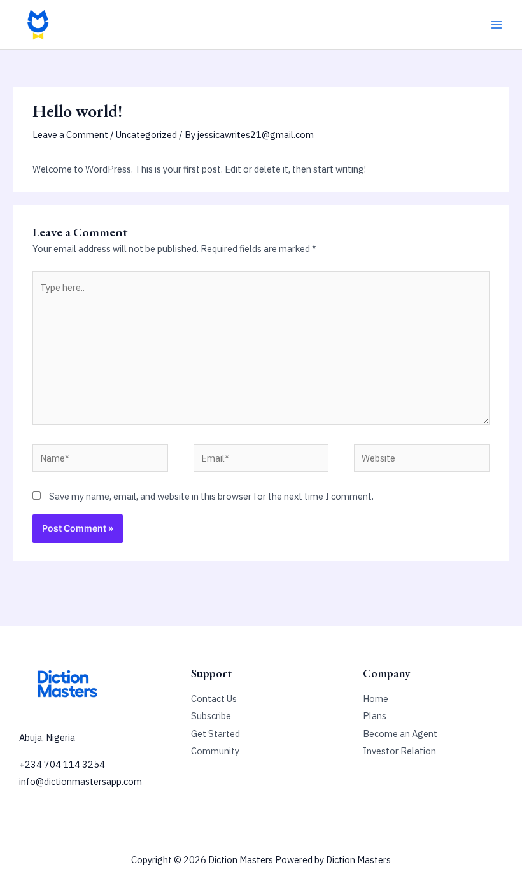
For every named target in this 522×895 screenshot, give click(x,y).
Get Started (215, 734)
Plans (374, 716)
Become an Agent (400, 734)
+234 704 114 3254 (62, 764)
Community (215, 751)
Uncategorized (146, 135)
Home (375, 699)
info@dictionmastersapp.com (80, 781)
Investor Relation (399, 751)
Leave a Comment (70, 135)
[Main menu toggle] (496, 24)
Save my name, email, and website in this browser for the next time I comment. (211, 496)
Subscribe (211, 716)
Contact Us (214, 699)
